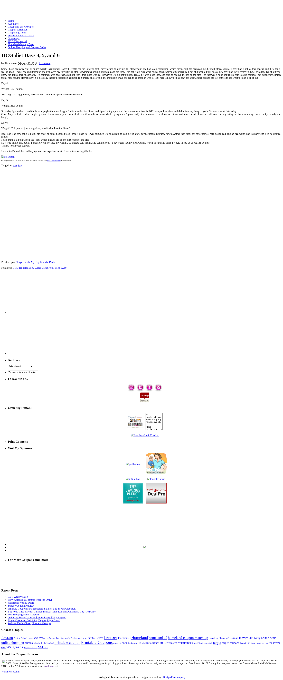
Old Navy (254, 638)
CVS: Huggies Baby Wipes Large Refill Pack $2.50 (39, 267)
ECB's (100, 638)
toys (258, 643)
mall (235, 638)
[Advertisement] (141, 8)
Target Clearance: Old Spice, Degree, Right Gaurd (34, 620)
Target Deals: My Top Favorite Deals (36, 262)
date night (60, 638)
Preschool (50, 643)
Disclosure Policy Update (21, 35)
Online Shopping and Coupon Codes (27, 47)
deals (67, 638)
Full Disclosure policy (54, 160)
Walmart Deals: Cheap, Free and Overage (29, 623)
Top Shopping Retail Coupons (23, 614)
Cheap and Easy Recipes (21, 26)
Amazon (7, 638)
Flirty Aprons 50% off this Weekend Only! (30, 599)
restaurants (184, 642)
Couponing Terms (17, 32)
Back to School (20, 638)
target (217, 643)
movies (243, 638)
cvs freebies (50, 638)
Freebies (122, 638)
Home (11, 20)
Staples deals (207, 643)
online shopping (12, 643)
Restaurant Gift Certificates (161, 642)
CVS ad (42, 638)
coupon (31, 638)
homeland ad (158, 638)
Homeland (139, 637)
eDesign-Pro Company (174, 677)
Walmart (43, 647)
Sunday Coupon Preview (21, 605)
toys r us (264, 643)
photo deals (40, 643)
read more (49, 666)
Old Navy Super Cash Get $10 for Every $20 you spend (37, 617)
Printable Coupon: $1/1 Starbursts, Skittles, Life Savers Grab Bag (41, 608)
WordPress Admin (10, 671)
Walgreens (14, 647)
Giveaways (13, 38)
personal (29, 642)
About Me (13, 23)
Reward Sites (196, 643)
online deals (268, 638)
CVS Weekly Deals (18, 596)
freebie (110, 637)
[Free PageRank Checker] (145, 435)
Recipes (123, 642)
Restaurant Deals (136, 643)
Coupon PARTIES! (18, 29)
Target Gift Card (247, 643)
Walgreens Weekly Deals (21, 602)
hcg (20, 165)
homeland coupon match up (188, 638)
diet (15, 165)
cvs (36, 638)
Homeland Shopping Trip (221, 638)
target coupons (230, 642)
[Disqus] (141, 214)
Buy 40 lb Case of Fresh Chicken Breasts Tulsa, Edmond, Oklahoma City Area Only (52, 611)
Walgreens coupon (31, 648)
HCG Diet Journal (17, 41)
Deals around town (79, 638)
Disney (95, 638)
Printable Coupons (97, 642)
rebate (115, 643)
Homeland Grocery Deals (21, 44)
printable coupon (67, 642)
